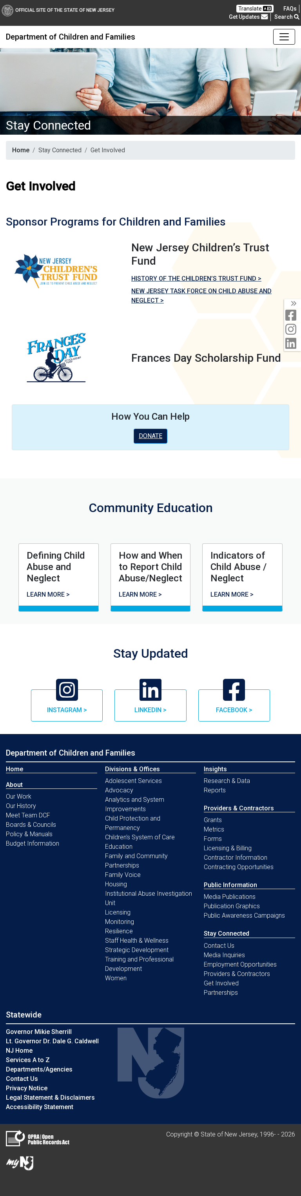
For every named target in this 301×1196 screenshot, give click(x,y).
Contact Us (219, 945)
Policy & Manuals (29, 834)
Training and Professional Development (139, 964)
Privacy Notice (26, 1088)
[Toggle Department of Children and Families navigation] (284, 37)
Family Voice (123, 875)
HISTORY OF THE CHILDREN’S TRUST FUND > (196, 278)
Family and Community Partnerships (136, 860)
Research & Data (227, 781)
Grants (213, 820)
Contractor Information (235, 857)
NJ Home (19, 1050)
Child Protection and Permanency (132, 823)
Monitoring (119, 921)
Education (118, 846)
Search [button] (284, 17)
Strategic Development (137, 950)
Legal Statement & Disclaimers (50, 1097)
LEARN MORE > (48, 594)
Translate (250, 8)
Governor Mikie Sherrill (39, 1031)
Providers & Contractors (237, 974)
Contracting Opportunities (239, 867)
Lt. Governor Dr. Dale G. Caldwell (52, 1041)
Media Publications (230, 896)
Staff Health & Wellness (137, 940)
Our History (21, 806)
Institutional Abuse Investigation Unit (148, 898)
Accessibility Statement (39, 1107)
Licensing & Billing (228, 848)
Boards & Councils (31, 824)
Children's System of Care (140, 837)
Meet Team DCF (28, 815)
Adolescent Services (133, 781)
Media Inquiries (224, 955)
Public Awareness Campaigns (244, 915)
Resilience (119, 931)
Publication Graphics (232, 906)
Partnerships (221, 992)
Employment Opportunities (240, 964)
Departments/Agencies (39, 1069)
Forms (213, 838)
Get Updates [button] (245, 17)
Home (20, 150)
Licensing (118, 912)
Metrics (214, 829)
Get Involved (221, 983)
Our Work (18, 796)
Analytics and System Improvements (134, 804)
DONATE (150, 436)
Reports (215, 790)
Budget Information (32, 843)
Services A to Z (28, 1060)
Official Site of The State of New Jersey (64, 10)
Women (116, 978)
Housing (116, 884)
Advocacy (119, 790)
